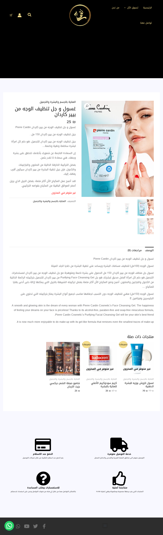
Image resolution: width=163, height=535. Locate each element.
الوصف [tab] (149, 250)
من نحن (115, 7)
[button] (125, 7)
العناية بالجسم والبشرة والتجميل (58, 101)
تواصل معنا (146, 23)
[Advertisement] (81, 54)
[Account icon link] (20, 15)
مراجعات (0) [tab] (135, 250)
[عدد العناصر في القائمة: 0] (11, 15)
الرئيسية (147, 7)
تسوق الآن (132, 7)
